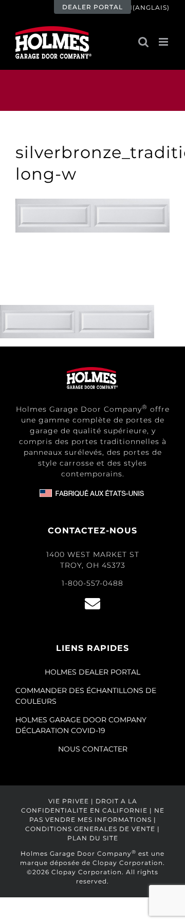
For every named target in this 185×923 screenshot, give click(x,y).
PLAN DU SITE (92, 838)
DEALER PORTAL (92, 7)
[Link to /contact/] (92, 603)
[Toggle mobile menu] (164, 41)
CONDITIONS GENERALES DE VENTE (90, 829)
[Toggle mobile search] (143, 41)
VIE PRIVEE (68, 801)
